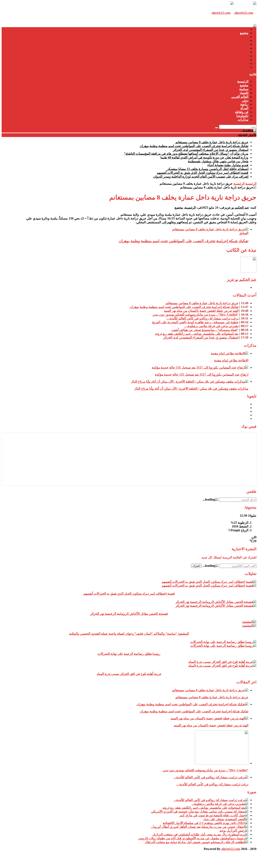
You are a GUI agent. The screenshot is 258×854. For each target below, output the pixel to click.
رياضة (244, 52)
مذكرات (243, 67)
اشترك (196, 565)
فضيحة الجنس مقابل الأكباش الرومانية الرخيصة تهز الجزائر (129, 613)
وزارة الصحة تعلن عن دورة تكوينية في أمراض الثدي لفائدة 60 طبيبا (204, 157)
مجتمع (244, 33)
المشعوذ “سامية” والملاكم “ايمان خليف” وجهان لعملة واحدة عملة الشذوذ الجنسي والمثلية (129, 633)
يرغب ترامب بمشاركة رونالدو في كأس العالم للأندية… (202, 318)
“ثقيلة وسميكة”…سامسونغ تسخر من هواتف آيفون (204, 330)
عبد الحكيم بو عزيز (236, 207)
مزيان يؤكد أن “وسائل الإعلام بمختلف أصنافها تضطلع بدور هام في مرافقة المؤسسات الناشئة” (186, 153)
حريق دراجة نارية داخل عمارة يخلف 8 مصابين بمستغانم (211, 142)
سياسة (243, 36)
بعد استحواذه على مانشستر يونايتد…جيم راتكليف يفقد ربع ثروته (196, 333)
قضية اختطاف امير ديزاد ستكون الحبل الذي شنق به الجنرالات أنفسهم (202, 172)
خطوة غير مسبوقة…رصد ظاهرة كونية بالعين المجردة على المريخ (195, 322)
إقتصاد (244, 40)
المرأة (244, 56)
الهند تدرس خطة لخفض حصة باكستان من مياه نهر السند (201, 310)
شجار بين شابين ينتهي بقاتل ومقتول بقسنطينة (218, 161)
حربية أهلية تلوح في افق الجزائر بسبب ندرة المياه (129, 674)
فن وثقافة (241, 59)
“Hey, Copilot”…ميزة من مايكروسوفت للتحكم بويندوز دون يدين (195, 314)
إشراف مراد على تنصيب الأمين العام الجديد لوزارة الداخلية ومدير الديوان (200, 176)
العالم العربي (239, 44)
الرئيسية (242, 29)
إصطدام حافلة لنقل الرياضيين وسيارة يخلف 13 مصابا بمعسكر (207, 169)
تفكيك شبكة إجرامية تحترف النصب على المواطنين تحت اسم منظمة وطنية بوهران (194, 146)
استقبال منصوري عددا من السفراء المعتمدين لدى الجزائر (210, 149)
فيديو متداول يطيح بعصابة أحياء (227, 165)
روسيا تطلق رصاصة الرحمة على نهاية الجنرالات (129, 653)
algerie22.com (230, 849)
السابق (243, 233)
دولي (245, 48)
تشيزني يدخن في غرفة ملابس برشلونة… (211, 326)
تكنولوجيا (242, 63)
